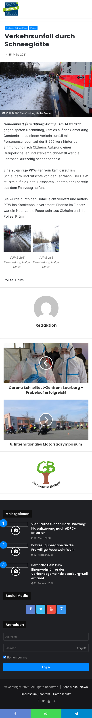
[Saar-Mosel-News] (11, 9)
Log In (46, 667)
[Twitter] (40, 609)
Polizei (33, 28)
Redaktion (46, 325)
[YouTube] (51, 609)
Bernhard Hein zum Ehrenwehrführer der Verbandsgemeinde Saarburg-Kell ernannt (59, 571)
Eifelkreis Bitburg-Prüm (16, 28)
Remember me (16, 657)
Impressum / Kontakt (35, 694)
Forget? (81, 648)
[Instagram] (61, 609)
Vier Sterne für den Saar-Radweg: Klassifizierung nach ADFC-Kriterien (58, 528)
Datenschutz (62, 694)
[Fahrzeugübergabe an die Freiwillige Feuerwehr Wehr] (15, 551)
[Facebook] (30, 609)
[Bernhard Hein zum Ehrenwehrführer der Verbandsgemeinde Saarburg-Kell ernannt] (15, 571)
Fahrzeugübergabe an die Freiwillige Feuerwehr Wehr (53, 547)
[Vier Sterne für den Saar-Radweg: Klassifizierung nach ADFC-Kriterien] (15, 530)
